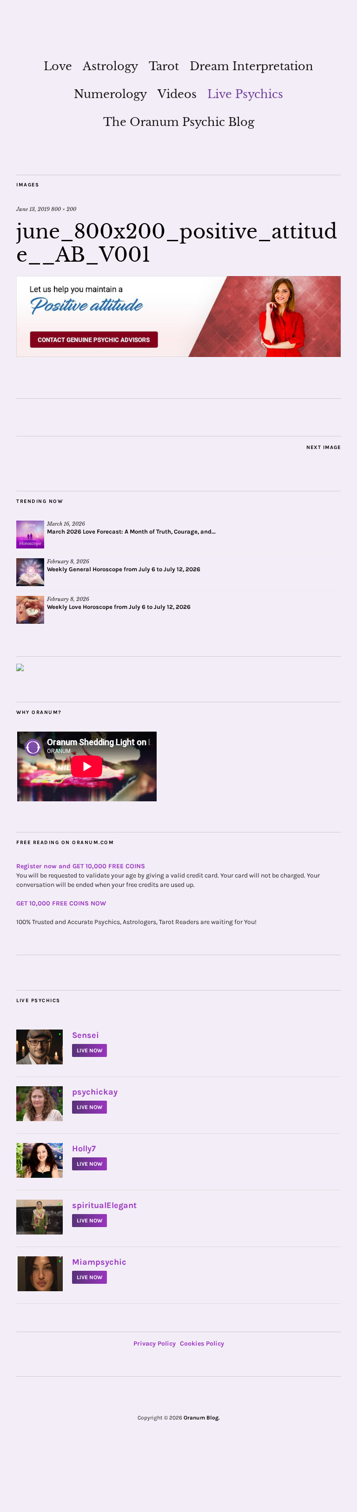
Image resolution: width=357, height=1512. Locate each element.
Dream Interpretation (251, 66)
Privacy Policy (154, 1343)
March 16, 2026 (66, 524)
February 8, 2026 (68, 561)
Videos (177, 94)
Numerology (110, 94)
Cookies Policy (202, 1343)
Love (58, 66)
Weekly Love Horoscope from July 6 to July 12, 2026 (119, 606)
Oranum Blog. (202, 1417)
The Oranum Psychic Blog (178, 122)
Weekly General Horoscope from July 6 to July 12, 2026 (123, 569)
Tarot (164, 66)
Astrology (110, 66)
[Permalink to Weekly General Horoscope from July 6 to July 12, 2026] (30, 572)
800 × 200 (63, 209)
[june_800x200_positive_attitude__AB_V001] (178, 354)
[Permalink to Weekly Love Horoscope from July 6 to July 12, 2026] (30, 610)
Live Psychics (245, 94)
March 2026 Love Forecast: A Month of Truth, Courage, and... (131, 531)
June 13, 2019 (33, 209)
